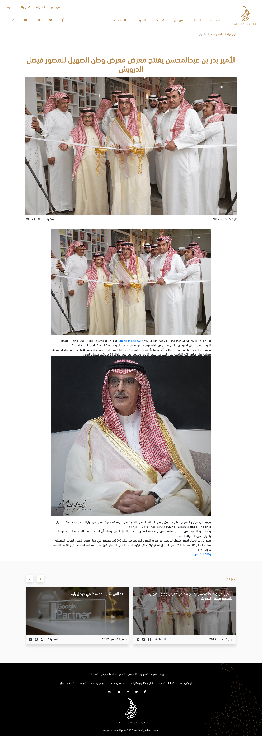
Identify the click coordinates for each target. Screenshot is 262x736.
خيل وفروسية (187, 683)
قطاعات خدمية (166, 683)
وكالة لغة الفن (202, 554)
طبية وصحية (117, 683)
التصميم (132, 674)
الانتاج (122, 674)
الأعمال (196, 19)
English (10, 6)
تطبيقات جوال (67, 683)
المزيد (225, 629)
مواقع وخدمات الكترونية (92, 683)
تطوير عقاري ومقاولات (141, 683)
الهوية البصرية (158, 674)
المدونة (141, 19)
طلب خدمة (120, 19)
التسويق (144, 674)
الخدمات (215, 19)
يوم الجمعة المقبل (130, 340)
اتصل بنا (159, 19)
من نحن (178, 19)
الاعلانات (93, 674)
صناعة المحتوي (108, 674)
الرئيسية (232, 33)
